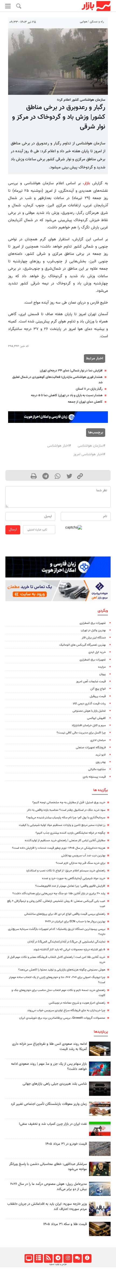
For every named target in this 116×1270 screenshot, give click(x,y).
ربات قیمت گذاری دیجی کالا (89, 703)
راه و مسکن (97, 21)
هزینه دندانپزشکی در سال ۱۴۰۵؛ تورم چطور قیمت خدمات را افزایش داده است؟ (58, 848)
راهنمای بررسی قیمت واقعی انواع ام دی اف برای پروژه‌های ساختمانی (64, 914)
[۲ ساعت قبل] (100, 1149)
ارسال (13, 529)
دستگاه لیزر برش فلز (94, 637)
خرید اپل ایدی (97, 652)
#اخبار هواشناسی (59, 445)
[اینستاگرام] (67, 1258)
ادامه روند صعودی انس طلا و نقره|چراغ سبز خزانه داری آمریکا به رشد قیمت (49, 1046)
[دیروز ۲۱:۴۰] (100, 1189)
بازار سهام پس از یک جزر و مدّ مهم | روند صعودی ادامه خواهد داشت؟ (49, 1066)
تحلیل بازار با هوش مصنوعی (89, 711)
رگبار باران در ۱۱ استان (89, 389)
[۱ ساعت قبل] (100, 1229)
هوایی (83, 21)
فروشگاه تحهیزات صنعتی (91, 747)
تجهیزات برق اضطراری (93, 623)
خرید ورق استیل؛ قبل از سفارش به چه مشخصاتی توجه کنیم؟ (68, 802)
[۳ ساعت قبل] (100, 1109)
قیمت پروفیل (98, 696)
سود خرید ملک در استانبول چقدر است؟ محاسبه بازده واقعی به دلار (66, 810)
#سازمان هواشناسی (91, 445)
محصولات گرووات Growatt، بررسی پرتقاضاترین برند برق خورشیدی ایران (62, 1018)
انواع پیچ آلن (98, 689)
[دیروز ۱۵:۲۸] (100, 1049)
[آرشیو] (38, 1258)
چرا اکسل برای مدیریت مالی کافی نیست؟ (81, 732)
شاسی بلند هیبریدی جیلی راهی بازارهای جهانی (55, 1084)
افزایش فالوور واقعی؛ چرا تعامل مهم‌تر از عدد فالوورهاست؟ (70, 886)
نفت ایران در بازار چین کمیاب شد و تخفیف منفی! (53, 1124)
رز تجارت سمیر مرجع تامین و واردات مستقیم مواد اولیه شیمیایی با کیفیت (62, 825)
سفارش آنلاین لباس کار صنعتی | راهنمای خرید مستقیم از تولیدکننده (65, 840)
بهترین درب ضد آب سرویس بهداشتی (83, 855)
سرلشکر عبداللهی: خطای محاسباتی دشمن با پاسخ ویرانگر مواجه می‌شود (48, 1166)
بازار (87, 183)
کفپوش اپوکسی (96, 718)
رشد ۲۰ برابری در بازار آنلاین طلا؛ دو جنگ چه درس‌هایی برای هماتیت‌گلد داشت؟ (58, 893)
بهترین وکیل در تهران (93, 630)
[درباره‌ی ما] (87, 1258)
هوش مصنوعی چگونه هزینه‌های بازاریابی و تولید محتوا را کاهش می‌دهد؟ (61, 970)
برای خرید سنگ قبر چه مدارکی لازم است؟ (80, 863)
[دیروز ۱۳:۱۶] (100, 1088)
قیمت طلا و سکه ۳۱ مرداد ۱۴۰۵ (65, 1224)
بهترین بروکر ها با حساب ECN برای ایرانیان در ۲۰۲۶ (75, 921)
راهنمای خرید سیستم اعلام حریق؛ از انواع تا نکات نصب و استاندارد (65, 870)
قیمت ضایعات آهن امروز (91, 681)
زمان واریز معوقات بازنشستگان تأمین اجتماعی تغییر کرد (49, 1104)
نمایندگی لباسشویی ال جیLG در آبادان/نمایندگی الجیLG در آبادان (66, 942)
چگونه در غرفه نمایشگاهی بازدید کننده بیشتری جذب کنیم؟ (70, 833)
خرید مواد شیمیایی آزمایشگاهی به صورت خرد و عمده (73, 878)
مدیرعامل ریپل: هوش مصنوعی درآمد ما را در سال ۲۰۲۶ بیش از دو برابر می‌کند (48, 1186)
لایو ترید (100, 755)
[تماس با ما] (77, 1258)
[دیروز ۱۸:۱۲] (100, 1129)
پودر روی (101, 762)
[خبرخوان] (48, 1258)
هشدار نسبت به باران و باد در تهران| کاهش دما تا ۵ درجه (67, 395)
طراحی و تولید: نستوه (58, 1264)
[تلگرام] (57, 1258)
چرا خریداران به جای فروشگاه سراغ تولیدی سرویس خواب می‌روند (66, 1010)
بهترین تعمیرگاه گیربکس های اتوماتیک (82, 645)
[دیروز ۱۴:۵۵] (100, 1209)
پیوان (102, 674)
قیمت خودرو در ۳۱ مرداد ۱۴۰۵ (66, 1144)
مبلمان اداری (98, 740)
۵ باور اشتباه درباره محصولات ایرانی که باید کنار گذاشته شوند (69, 949)
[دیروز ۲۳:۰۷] (100, 1069)
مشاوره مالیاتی (97, 769)
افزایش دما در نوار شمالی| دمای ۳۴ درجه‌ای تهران (71, 370)
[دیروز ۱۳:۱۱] (100, 1169)
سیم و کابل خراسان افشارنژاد (89, 725)
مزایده (102, 667)
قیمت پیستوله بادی (94, 777)
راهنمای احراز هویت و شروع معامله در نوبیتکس (77, 1003)
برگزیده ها (100, 790)
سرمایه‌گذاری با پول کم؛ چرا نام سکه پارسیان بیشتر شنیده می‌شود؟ (65, 817)
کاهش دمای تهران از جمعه (85, 401)
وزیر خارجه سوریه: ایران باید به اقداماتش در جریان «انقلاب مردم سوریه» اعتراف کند (47, 1206)
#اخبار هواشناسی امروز (89, 454)
